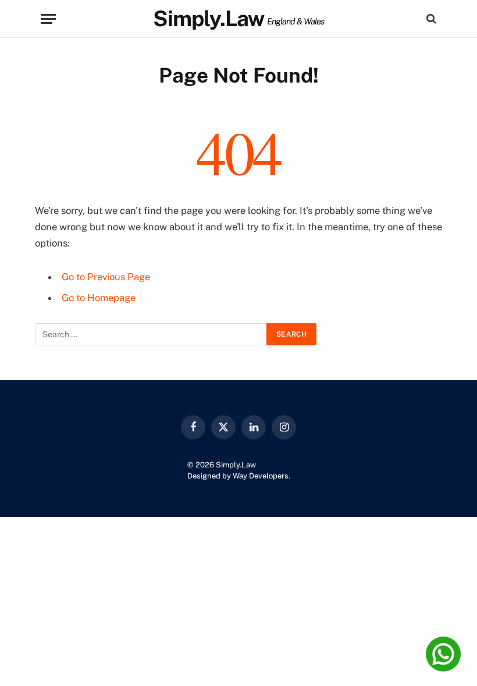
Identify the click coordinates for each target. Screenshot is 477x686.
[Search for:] (151, 334)
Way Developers (261, 475)
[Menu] (48, 19)
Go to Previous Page (106, 277)
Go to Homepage (99, 297)
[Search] (430, 19)
